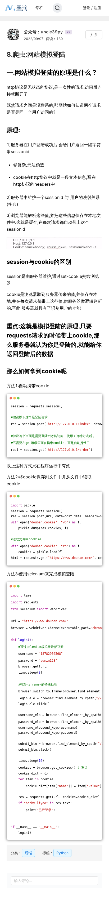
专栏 (39, 7)
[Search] (57, 8)
